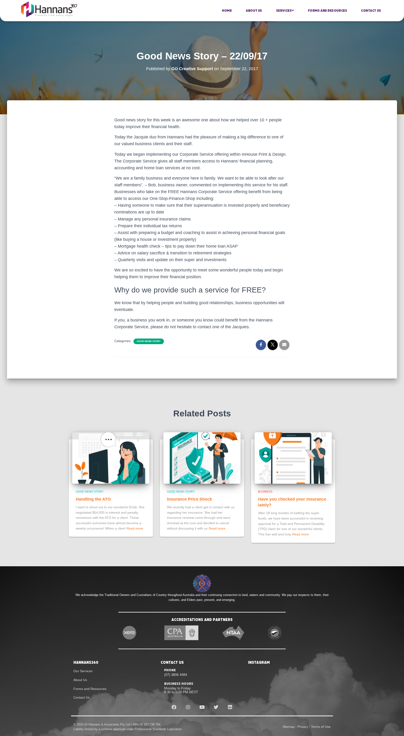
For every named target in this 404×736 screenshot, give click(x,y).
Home (227, 10)
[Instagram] (188, 707)
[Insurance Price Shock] (202, 457)
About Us (254, 10)
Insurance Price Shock (189, 499)
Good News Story (149, 341)
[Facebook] (174, 707)
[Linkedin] (230, 707)
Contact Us (371, 10)
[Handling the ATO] (110, 457)
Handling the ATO (93, 499)
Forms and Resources (327, 10)
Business (265, 491)
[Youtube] (202, 707)
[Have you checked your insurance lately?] (293, 457)
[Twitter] (216, 707)
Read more (134, 528)
